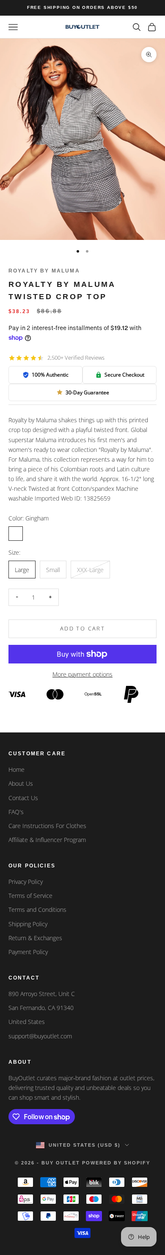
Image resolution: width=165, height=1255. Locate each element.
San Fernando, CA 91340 (41, 1008)
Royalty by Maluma (44, 271)
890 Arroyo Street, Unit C (41, 994)
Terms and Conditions (37, 909)
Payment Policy (28, 952)
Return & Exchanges (35, 938)
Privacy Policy (25, 882)
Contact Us (23, 798)
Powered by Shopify (116, 1162)
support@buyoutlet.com (40, 1036)
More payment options (82, 674)
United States (26, 1022)
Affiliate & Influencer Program (47, 840)
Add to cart (82, 628)
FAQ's (16, 812)
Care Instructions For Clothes (47, 826)
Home (16, 769)
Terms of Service (30, 896)
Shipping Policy (27, 924)
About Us (20, 783)
